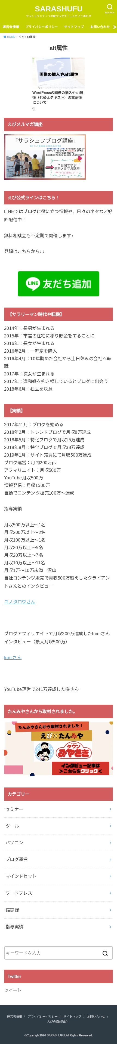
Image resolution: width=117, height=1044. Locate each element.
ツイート (12, 990)
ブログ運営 (16, 859)
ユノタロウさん (19, 601)
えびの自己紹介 (57, 1021)
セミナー (14, 809)
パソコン (14, 842)
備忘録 (12, 909)
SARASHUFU (58, 9)
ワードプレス (18, 893)
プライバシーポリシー (41, 27)
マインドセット (21, 876)
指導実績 (14, 926)
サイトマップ (74, 27)
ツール (12, 826)
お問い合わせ (100, 27)
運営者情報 (11, 27)
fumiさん (12, 657)
